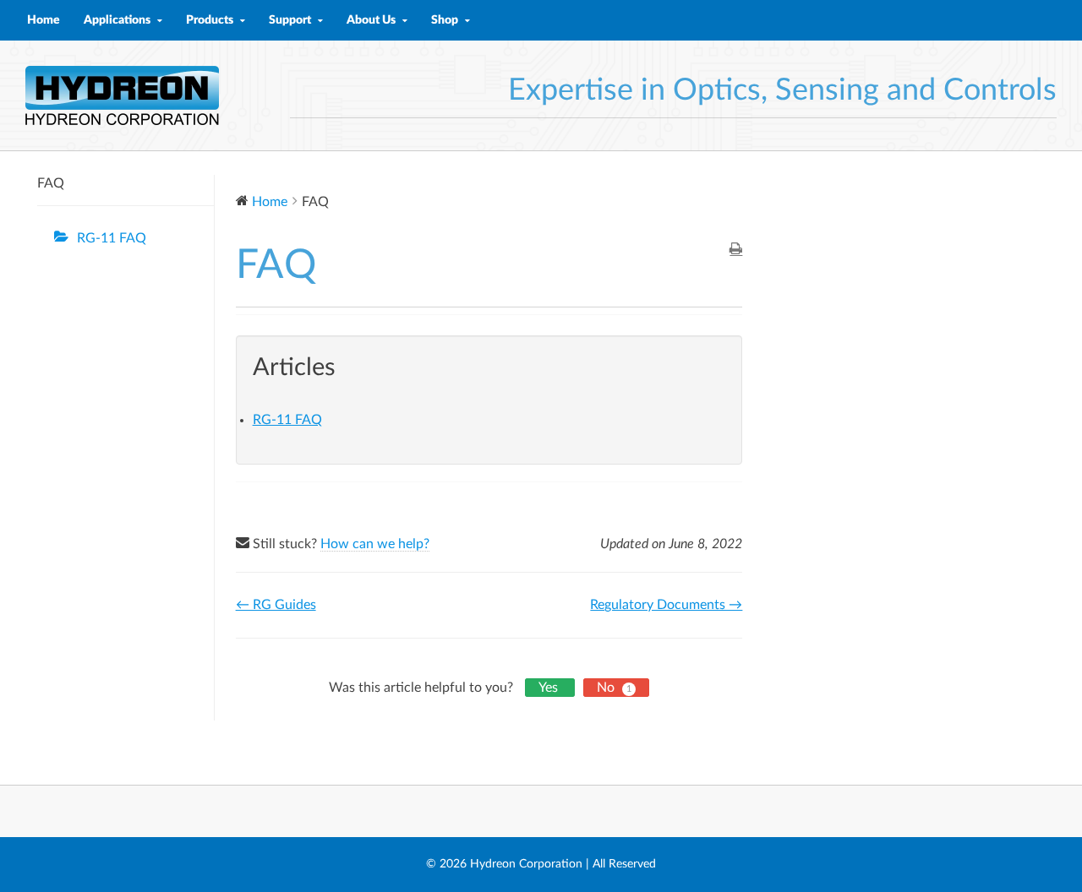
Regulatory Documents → (666, 605)
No (614, 687)
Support (290, 20)
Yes (549, 687)
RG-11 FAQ (111, 238)
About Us (371, 20)
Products (209, 20)
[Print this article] (736, 250)
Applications (117, 20)
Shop (444, 20)
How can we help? (374, 544)
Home (43, 20)
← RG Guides (276, 605)
